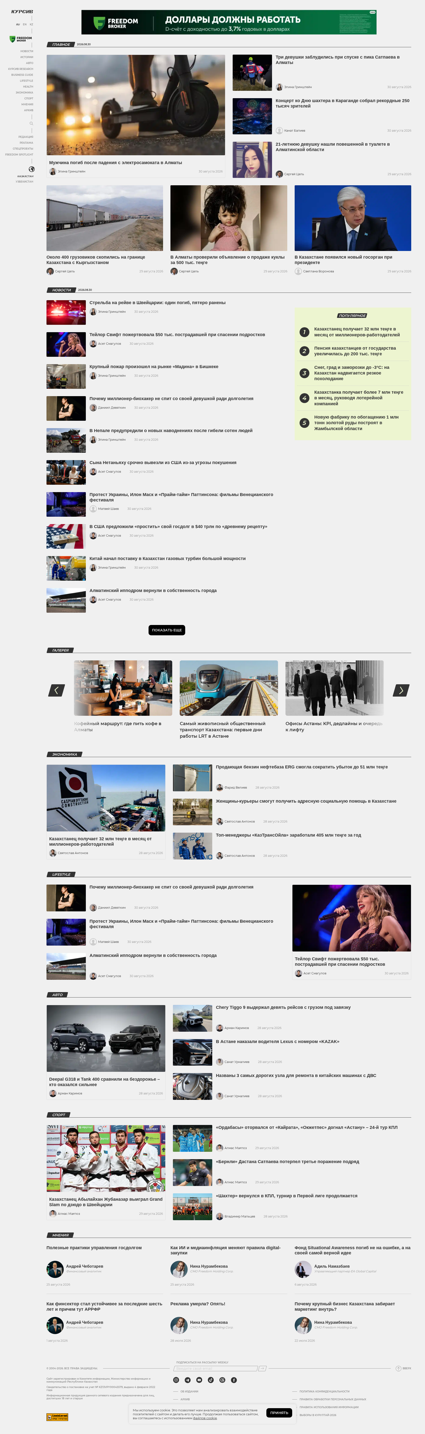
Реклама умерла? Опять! (197, 1303)
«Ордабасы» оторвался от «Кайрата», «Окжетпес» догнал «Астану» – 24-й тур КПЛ (307, 1127)
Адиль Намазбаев (332, 1266)
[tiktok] (211, 1380)
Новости (26, 51)
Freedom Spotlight (19, 154)
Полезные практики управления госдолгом (94, 1247)
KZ (31, 24)
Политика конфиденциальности (324, 1391)
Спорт (28, 98)
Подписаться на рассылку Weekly (202, 1362)
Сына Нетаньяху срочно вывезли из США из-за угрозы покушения (163, 462)
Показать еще (167, 630)
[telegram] (188, 1380)
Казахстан (25, 176)
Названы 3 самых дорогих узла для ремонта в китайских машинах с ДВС (296, 1075)
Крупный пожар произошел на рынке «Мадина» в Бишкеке (154, 366)
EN (25, 24)
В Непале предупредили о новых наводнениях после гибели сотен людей (171, 430)
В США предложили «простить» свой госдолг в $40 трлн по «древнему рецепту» (178, 526)
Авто (29, 63)
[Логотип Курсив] (22, 11)
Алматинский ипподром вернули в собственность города (153, 590)
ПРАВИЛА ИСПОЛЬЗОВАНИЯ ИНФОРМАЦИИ (329, 1407)
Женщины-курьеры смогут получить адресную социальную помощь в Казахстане (306, 801)
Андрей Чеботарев (84, 1266)
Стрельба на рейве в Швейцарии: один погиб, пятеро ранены (158, 302)
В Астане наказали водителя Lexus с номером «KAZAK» (277, 1041)
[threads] (222, 1380)
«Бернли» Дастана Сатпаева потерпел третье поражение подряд (287, 1161)
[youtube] (199, 1380)
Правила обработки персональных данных (333, 1399)
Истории (26, 57)
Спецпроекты (23, 148)
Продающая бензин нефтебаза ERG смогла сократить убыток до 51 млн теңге (302, 766)
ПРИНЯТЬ (279, 1413)
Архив (28, 110)
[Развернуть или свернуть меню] (31, 124)
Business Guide (22, 75)
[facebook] (234, 1380)
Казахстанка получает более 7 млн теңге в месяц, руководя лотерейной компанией (358, 398)
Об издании (189, 1391)
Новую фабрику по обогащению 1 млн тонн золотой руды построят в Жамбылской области (356, 423)
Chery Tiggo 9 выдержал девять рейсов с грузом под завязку (283, 1007)
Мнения (27, 104)
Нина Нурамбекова (209, 1266)
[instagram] (176, 1380)
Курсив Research (20, 69)
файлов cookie (205, 1418)
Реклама (26, 142)
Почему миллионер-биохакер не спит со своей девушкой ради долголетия (172, 398)
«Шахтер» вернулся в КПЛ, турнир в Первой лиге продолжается (287, 1195)
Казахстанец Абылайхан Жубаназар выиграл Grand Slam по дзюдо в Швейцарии (106, 1202)
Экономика (24, 92)
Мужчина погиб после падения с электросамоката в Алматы (115, 162)
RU (18, 24)
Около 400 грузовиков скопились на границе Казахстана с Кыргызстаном (95, 260)
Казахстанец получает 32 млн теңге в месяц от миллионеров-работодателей (100, 841)
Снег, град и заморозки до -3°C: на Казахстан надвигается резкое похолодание (351, 373)
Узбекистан (24, 181)
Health (28, 86)
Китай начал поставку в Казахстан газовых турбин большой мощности (168, 558)
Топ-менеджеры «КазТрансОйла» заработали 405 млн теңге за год (288, 835)
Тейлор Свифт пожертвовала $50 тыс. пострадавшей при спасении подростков (177, 334)
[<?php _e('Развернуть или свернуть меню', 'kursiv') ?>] (32, 169)
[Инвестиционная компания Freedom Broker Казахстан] (21, 39)
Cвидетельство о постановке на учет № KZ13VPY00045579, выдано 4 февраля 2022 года (100, 1389)
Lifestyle (26, 80)
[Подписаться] (262, 1368)
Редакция (25, 137)
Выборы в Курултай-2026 (318, 1415)
